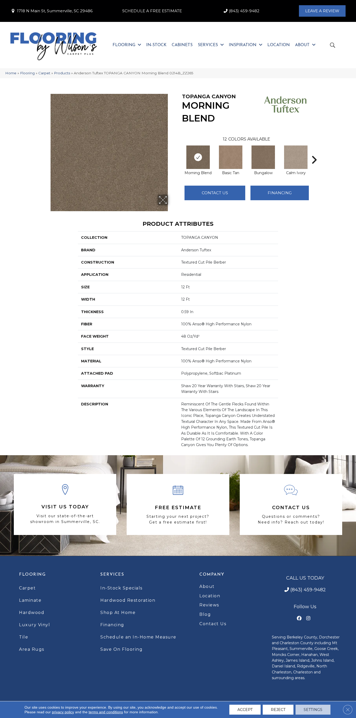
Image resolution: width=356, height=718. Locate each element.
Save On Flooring (121, 649)
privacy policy (63, 712)
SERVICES (112, 575)
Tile (23, 637)
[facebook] (299, 618)
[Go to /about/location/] (65, 504)
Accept (245, 709)
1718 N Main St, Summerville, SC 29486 (55, 10)
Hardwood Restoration (127, 600)
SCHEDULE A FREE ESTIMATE (152, 10)
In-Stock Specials (121, 588)
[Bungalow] (263, 157)
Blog (205, 614)
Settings (313, 709)
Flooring (27, 73)
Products (62, 73)
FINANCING (280, 192)
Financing (112, 624)
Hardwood (31, 612)
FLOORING (32, 575)
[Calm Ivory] (296, 157)
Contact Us (215, 192)
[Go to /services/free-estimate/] (178, 504)
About (207, 586)
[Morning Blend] (198, 157)
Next (314, 152)
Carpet (44, 73)
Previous (179, 152)
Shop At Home (118, 612)
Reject (278, 709)
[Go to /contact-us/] (291, 504)
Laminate (30, 600)
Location (209, 595)
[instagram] (308, 618)
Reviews (209, 605)
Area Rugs (31, 649)
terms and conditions (106, 712)
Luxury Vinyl (34, 624)
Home (10, 73)
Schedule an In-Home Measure (138, 637)
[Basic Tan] (231, 157)
